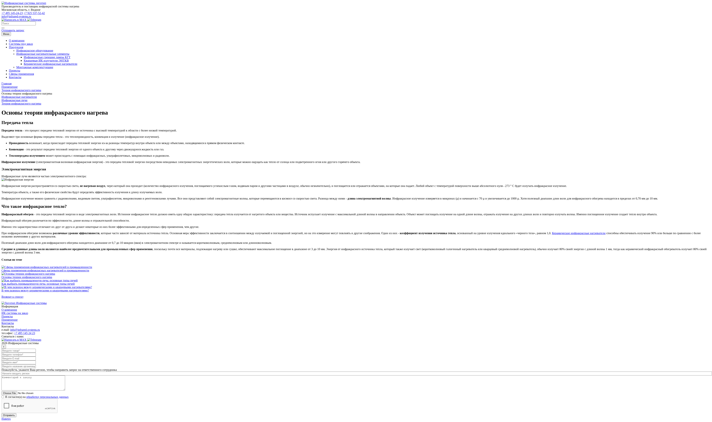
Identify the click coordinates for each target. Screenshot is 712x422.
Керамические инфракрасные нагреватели (579, 233)
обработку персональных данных (47, 396)
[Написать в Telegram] (34, 19)
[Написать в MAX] (14, 19)
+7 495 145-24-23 (12, 13)
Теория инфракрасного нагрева (21, 103)
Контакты (7, 323)
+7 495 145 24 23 (24, 333)
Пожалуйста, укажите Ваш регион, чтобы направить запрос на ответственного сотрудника (59, 369)
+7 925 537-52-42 (34, 13)
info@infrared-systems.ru (16, 16)
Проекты (7, 316)
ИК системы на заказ (14, 313)
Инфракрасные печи (14, 100)
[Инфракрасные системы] (24, 303)
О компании (9, 309)
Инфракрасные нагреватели (19, 96)
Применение (9, 319)
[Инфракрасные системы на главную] (23, 3)
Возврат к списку (12, 296)
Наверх (6, 418)
